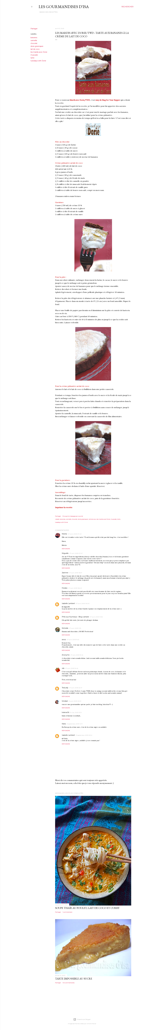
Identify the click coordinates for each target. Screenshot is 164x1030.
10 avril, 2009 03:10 (75, 701)
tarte (32, 58)
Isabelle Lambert (68, 603)
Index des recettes (48, 12)
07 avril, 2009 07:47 (76, 553)
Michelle (65, 628)
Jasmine (65, 573)
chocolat (34, 43)
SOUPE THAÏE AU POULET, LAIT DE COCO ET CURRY (87, 908)
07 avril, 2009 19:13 (73, 639)
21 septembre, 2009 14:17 (75, 724)
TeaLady (65, 688)
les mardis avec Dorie (39, 52)
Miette (64, 534)
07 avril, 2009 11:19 (75, 628)
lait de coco (35, 49)
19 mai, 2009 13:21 (76, 712)
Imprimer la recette (63, 507)
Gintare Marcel (91, 1023)
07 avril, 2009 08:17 (75, 573)
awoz (64, 640)
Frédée (64, 588)
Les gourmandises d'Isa (64, 6)
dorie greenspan (37, 46)
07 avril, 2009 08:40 (75, 588)
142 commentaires (68, 983)
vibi (63, 668)
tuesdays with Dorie (38, 61)
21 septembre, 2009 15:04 (84, 735)
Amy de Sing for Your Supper (107, 100)
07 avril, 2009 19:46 (71, 668)
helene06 (65, 712)
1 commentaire (67, 912)
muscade (34, 55)
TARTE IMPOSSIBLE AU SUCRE (73, 978)
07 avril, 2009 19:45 (76, 655)
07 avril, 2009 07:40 (74, 534)
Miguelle (65, 553)
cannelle (34, 40)
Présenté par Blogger (84, 1019)
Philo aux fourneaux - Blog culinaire (75, 617)
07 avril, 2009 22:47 (75, 688)
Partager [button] (34, 29)
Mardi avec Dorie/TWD (79, 100)
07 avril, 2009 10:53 (96, 617)
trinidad (65, 701)
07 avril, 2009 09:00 (82, 603)
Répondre (66, 548)
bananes (34, 38)
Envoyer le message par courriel (73, 516)
